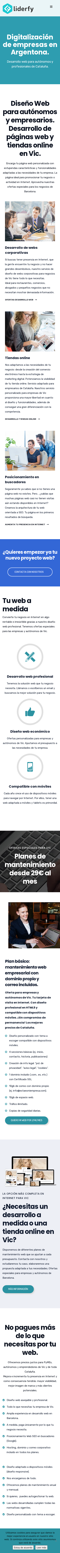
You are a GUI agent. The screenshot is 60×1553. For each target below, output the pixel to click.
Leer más (41, 1547)
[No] (56, 1540)
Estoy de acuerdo (23, 1547)
